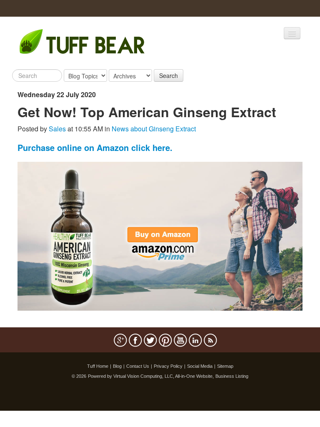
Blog (117, 366)
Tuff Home (97, 366)
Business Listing (231, 376)
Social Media (199, 366)
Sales (57, 128)
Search (168, 75)
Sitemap (225, 366)
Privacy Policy (168, 366)
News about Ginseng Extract (154, 128)
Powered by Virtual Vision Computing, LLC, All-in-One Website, (151, 376)
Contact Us (137, 366)
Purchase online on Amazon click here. (95, 147)
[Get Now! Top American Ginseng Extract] (160, 235)
